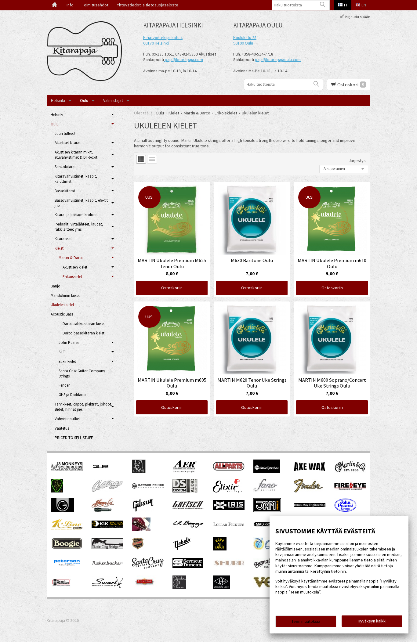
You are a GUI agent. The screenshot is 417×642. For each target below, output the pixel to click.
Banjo (55, 286)
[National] (138, 549)
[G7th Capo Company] (62, 510)
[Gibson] (143, 510)
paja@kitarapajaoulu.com (278, 59)
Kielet (59, 248)
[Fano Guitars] (265, 491)
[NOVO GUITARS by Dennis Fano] (220, 549)
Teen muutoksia (306, 621)
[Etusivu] (54, 5)
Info (70, 5)
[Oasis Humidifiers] (269, 548)
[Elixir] (227, 491)
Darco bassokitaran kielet (83, 333)
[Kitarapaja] (86, 51)
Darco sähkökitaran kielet (84, 323)
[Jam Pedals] (267, 510)
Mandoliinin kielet (65, 295)
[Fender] (308, 491)
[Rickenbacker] (107, 564)
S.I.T (62, 352)
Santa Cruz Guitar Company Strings (82, 373)
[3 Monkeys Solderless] (67, 469)
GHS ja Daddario (72, 394)
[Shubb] (229, 566)
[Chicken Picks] (57, 491)
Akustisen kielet (75, 267)
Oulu (84, 100)
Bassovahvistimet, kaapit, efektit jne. (81, 203)
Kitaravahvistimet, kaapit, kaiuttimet (76, 179)
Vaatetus (62, 428)
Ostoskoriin (172, 287)
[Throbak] (144, 587)
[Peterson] (67, 567)
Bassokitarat (65, 190)
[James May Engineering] (309, 505)
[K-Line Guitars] (67, 528)
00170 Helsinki (156, 43)
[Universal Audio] (221, 587)
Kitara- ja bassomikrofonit (76, 214)
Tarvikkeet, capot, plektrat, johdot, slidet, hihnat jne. (83, 407)
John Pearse (69, 342)
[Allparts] (229, 469)
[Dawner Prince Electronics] (148, 487)
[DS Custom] (185, 491)
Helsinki (58, 100)
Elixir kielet (67, 361)
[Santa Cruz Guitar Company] (148, 567)
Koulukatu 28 (244, 37)
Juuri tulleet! (65, 133)
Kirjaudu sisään (357, 16)
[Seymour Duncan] (187, 566)
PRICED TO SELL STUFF (74, 437)
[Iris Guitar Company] (229, 508)
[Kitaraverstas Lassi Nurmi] (141, 529)
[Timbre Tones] (179, 587)
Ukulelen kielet (62, 304)
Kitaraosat (63, 238)
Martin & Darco (71, 257)
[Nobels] (181, 549)
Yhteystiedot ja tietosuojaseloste (147, 5)
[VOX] (269, 586)
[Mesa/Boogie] (67, 548)
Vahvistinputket (67, 418)
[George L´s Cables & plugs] (103, 510)
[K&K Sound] (107, 526)
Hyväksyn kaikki (372, 621)
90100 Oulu (243, 43)
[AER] (184, 471)
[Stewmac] (61, 587)
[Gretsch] (188, 507)
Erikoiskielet (72, 276)
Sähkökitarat (65, 166)
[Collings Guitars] (107, 490)
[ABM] (139, 471)
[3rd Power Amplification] (101, 471)
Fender (64, 385)
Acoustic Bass (62, 314)
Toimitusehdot (95, 5)
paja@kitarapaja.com (184, 59)
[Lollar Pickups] (229, 528)
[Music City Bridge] (107, 547)
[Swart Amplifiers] (108, 587)
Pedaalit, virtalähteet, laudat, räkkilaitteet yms (79, 227)
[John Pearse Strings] (345, 510)
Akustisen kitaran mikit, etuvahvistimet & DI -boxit (76, 155)
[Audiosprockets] (266, 471)
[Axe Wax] (309, 470)
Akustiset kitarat (68, 142)
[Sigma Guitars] (269, 566)
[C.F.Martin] (350, 471)
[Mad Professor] (269, 525)
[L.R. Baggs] (188, 526)
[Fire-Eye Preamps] (350, 489)
